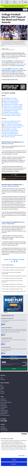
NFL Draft (3, 393)
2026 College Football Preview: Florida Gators (12, 284)
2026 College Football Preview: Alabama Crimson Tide (14, 291)
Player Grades (3, 403)
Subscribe (3, 426)
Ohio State (5, 68)
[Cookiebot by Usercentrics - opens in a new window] (21, 434)
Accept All (14, 459)
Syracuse (14, 76)
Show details (21, 455)
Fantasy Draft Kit (4, 410)
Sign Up (14, 368)
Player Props (3, 399)
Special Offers (3, 428)
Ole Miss (6, 60)
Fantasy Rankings (4, 412)
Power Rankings (4, 407)
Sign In (25, 9)
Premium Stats (4, 405)
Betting (2, 386)
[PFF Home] (5, 9)
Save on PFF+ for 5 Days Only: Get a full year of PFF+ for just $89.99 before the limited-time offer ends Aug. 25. (14, 6)
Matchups (3, 408)
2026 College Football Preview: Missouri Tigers (13, 289)
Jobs (2, 377)
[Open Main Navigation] (2, 9)
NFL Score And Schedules (6, 402)
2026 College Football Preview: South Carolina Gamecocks (12, 281)
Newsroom (3, 379)
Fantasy (2, 388)
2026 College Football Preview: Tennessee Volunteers (14, 286)
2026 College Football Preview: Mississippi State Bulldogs (11, 273)
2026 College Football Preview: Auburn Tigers (12, 278)
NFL (2, 1)
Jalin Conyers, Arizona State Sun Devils (12, 107)
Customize (13, 464)
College (2, 391)
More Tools (14, 356)
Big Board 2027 (4, 413)
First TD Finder (4, 400)
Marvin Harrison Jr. (14, 68)
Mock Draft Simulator (5, 415)
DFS (1, 389)
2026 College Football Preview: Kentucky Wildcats (13, 270)
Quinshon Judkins (20, 64)
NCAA (2, 2)
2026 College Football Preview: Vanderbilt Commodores (14, 276)
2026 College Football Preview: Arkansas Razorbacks (14, 267)
